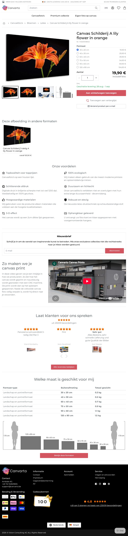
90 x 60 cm (84, 64)
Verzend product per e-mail (102, 106)
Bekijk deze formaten (64, 455)
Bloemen (31, 23)
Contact (36, 475)
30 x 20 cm (84, 50)
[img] (64, 320)
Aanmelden (69, 475)
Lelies (43, 23)
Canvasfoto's (38, 16)
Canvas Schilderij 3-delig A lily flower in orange (16, 149)
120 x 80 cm (85, 67)
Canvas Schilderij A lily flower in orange (69, 23)
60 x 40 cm (84, 57)
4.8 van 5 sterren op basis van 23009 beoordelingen (96, 505)
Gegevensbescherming (43, 481)
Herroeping (100, 478)
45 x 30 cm (84, 53)
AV (34, 484)
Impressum (38, 478)
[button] (10, 92)
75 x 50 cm (84, 60)
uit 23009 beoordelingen (64, 323)
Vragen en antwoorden (105, 475)
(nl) (106, 8)
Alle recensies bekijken (64, 367)
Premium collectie (59, 16)
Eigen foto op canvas (85, 16)
